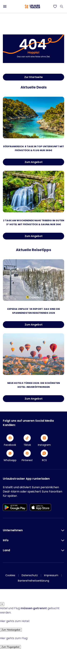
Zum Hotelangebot (10, 629)
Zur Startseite (33, 77)
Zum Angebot (34, 162)
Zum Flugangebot (10, 647)
